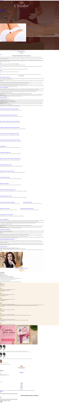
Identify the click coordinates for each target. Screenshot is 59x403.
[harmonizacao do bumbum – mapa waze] (22, 384)
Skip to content (1, 0)
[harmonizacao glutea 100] (21, 368)
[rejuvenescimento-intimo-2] (19, 344)
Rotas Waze (21, 385)
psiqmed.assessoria (15, 50)
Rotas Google (21, 389)
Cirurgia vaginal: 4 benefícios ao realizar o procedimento (26, 208)
